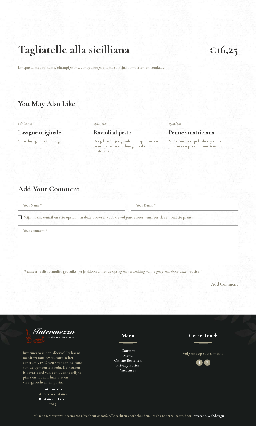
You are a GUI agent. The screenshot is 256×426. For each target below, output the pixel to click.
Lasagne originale (39, 132)
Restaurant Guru (52, 399)
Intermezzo (53, 389)
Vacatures (128, 370)
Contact (128, 350)
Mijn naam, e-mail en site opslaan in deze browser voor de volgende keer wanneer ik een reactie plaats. (109, 217)
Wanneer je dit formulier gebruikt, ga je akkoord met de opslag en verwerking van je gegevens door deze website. (113, 271)
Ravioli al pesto (112, 132)
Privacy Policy (128, 365)
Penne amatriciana (191, 132)
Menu (128, 355)
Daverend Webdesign (208, 415)
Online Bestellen (128, 360)
